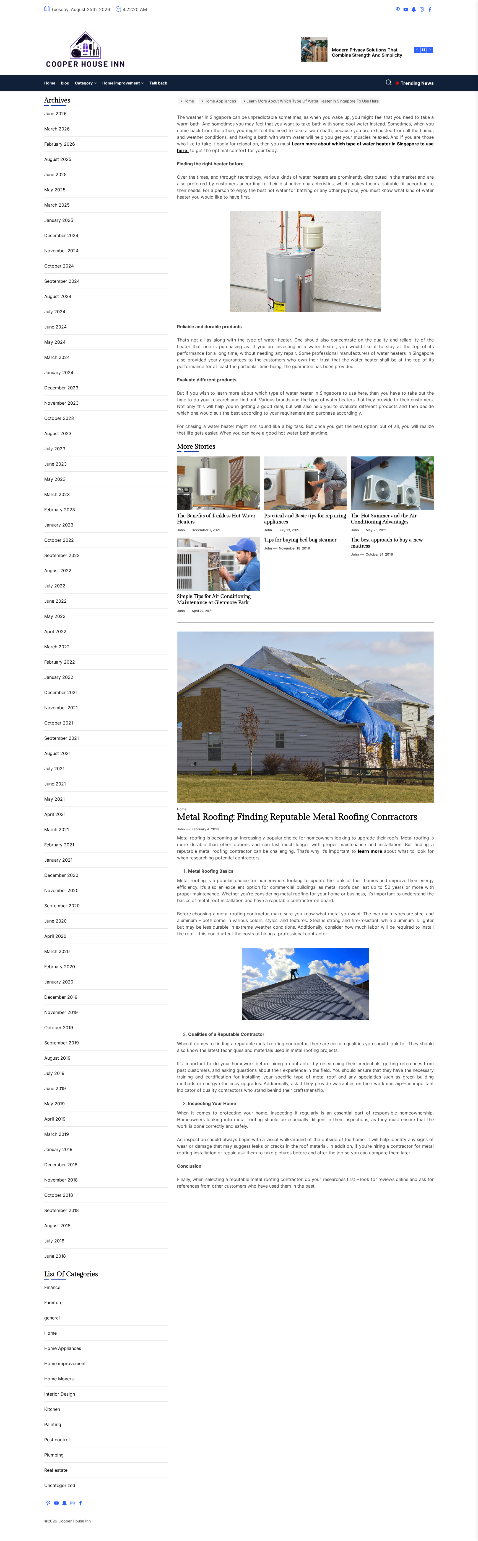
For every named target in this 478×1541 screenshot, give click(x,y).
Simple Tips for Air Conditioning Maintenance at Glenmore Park (214, 599)
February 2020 (59, 966)
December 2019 (60, 997)
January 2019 (58, 1149)
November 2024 (61, 250)
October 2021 (58, 723)
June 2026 (55, 113)
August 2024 (57, 296)
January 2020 (58, 982)
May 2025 (55, 189)
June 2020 (55, 921)
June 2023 (55, 464)
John (181, 530)
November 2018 (61, 1180)
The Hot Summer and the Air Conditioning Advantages (384, 519)
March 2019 (56, 1134)
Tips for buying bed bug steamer (300, 540)
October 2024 (59, 266)
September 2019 (61, 1043)
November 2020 (61, 890)
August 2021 (57, 753)
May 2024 (55, 342)
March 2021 (56, 829)
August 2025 (57, 159)
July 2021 (54, 768)
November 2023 (61, 403)
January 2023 (58, 525)
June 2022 (55, 601)
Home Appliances (62, 1348)
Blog (65, 83)
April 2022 (55, 631)
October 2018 (58, 1195)
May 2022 (55, 616)
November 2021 (61, 707)
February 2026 (59, 144)
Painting (52, 1424)
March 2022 (57, 646)
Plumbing (54, 1455)
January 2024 (58, 372)
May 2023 (55, 479)
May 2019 (54, 1103)
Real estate (55, 1470)
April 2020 (55, 936)
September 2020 (62, 905)
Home (49, 83)
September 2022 (62, 555)
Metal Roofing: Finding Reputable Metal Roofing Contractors (297, 817)
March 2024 (57, 357)
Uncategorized (59, 1485)
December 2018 (60, 1164)
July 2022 (54, 586)
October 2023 (59, 418)
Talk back (158, 83)
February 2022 (59, 662)
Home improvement (121, 83)
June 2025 (55, 174)
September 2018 (61, 1210)
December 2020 (61, 875)
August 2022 (57, 570)
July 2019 (54, 1073)
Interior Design (59, 1394)
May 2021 (54, 799)
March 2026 (57, 129)
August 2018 (57, 1225)
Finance (52, 1287)
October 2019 (58, 1027)
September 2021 (61, 738)
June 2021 (55, 784)
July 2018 (54, 1241)
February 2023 (59, 509)
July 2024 (54, 311)
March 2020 (57, 951)
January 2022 (58, 677)
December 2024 (61, 235)
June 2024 (55, 327)
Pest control (57, 1439)
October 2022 (59, 540)
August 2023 (57, 433)
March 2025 (57, 205)
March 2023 (57, 494)
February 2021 (59, 844)
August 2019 (57, 1058)
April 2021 (55, 814)
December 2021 (60, 692)
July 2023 (54, 448)
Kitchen (52, 1409)
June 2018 (55, 1256)
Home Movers (59, 1378)
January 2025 (58, 220)
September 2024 (62, 281)
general (52, 1318)
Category (84, 83)
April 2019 (55, 1119)
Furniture (53, 1302)
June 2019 (55, 1088)
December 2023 (61, 388)
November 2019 (61, 1012)
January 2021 (58, 860)
